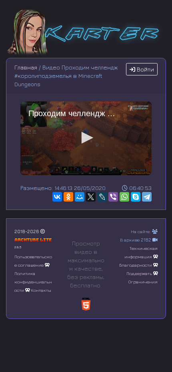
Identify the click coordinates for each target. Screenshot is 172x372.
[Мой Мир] (79, 197)
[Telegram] (147, 197)
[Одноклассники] (68, 197)
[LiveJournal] (102, 197)
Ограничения (143, 281)
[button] (86, 137)
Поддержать (139, 273)
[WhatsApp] (124, 197)
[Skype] (135, 197)
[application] (86, 138)
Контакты (41, 290)
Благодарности (135, 264)
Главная (25, 67)
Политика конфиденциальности (33, 282)
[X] (91, 197)
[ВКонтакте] (57, 197)
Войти (144, 69)
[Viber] (113, 197)
